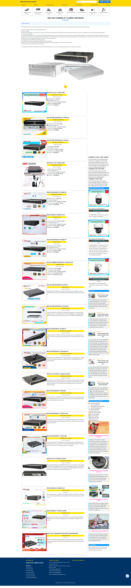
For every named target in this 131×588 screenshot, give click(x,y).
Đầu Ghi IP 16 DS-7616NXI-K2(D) (56, 163)
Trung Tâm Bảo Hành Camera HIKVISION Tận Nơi (103, 335)
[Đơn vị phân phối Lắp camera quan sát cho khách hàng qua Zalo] (127, 576)
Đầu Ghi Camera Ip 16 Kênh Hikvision (65, 18)
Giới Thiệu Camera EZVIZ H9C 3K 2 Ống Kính (99, 500)
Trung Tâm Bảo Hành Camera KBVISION (102, 384)
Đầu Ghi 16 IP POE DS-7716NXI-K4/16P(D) (58, 374)
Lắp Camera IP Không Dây (94, 412)
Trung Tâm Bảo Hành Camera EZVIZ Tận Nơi (103, 315)
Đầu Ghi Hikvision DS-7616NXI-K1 (56, 328)
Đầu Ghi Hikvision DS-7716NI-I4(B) (57, 436)
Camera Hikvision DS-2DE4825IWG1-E (96, 208)
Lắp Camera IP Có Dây (93, 417)
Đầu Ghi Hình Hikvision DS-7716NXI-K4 (58, 117)
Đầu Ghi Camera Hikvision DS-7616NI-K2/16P (60, 262)
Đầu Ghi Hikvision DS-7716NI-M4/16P (57, 351)
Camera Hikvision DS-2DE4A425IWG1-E (96, 239)
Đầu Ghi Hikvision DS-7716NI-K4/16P (57, 413)
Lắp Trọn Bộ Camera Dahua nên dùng (96, 181)
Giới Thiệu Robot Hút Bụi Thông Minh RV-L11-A (98, 471)
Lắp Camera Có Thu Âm (94, 411)
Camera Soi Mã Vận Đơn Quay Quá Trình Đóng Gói (99, 436)
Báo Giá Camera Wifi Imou (100, 167)
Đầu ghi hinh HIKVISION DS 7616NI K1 (57, 285)
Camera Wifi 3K (94, 175)
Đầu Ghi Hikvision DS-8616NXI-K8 (56, 239)
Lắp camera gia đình (30, 572)
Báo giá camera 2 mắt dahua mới (99, 164)
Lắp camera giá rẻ (29, 568)
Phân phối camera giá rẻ (28, 2)
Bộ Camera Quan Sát (95, 403)
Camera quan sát (29, 567)
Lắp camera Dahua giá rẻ (95, 408)
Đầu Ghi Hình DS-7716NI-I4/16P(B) (56, 510)
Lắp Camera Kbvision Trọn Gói (100, 185)
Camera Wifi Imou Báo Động (94, 170)
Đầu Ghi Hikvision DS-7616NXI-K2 (56, 192)
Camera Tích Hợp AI (93, 415)
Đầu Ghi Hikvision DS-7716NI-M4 (56, 390)
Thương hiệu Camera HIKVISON (97, 406)
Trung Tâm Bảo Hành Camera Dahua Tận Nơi (102, 362)
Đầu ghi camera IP (93, 420)
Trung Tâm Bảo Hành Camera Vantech (102, 296)
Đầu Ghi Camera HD (93, 418)
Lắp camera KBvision (95, 404)
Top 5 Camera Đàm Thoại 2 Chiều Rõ (96, 159)
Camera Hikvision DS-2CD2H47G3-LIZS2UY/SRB (98, 277)
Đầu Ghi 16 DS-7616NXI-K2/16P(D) (56, 458)
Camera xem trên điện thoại (31, 577)
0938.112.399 (104, 2)
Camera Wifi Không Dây (99, 177)
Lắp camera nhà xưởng (30, 575)
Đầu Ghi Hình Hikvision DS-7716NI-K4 (58, 140)
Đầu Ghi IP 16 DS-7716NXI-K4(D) (56, 92)
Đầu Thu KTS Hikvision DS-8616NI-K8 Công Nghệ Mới (62, 533)
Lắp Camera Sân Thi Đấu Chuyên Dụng (98, 531)
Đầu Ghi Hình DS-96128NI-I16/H (56, 488)
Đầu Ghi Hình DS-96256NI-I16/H (56, 215)
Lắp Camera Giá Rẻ (94, 409)
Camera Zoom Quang (93, 414)
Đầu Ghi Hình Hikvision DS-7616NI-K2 (58, 306)
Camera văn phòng (29, 570)
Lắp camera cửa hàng (30, 574)
